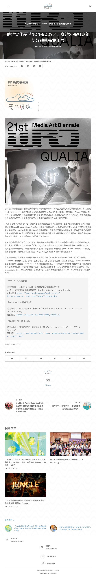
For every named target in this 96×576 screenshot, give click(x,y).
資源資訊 (58, 46)
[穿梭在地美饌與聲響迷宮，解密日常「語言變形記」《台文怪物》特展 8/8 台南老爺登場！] (53, 528)
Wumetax (48, 573)
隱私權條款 (51, 563)
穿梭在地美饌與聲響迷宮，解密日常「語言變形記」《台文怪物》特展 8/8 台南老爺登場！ (75, 528)
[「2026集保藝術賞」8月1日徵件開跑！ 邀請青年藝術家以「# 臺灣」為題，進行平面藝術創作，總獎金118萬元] (25, 444)
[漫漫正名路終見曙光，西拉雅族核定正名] (70, 444)
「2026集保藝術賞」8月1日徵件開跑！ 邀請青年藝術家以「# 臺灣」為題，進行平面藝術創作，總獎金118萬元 (25, 462)
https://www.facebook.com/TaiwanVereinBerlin (32, 296)
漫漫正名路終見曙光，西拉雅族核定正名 (66, 459)
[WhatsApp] (69, 359)
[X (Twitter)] (28, 66)
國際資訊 (52, 46)
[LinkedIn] (40, 66)
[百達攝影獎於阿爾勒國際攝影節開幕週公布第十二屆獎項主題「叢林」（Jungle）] (25, 485)
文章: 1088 (48, 385)
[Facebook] (22, 66)
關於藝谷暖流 (51, 556)
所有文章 (28, 24)
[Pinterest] (34, 66)
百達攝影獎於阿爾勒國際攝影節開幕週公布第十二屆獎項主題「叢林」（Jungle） (25, 502)
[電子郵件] (84, 359)
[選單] (9, 6)
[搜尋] (90, 6)
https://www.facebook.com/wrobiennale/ (38, 293)
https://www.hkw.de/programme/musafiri (38, 315)
